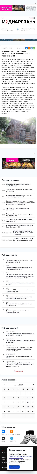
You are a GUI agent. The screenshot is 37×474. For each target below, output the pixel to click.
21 (23, 407)
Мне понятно (14, 467)
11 (8, 402)
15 (27, 402)
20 (18, 407)
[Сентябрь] (33, 384)
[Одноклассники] (29, 48)
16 (32, 402)
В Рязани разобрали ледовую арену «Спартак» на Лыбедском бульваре (23, 232)
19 (13, 407)
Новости (4, 452)
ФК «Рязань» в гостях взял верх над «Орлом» (20, 283)
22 (28, 407)
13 (18, 402)
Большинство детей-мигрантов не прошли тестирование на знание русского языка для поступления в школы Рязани (20, 202)
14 (23, 402)
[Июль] (4, 384)
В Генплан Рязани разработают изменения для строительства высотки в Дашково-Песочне (19, 349)
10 (4, 402)
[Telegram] (31, 48)
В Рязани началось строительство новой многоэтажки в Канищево (19, 196)
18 (9, 407)
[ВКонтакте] (26, 48)
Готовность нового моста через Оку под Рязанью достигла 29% (23, 239)
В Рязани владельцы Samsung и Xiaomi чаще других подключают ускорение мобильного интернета (19, 364)
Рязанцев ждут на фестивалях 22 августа (19, 356)
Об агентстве (5, 462)
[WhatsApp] (34, 48)
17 (4, 407)
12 (13, 402)
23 (32, 407)
